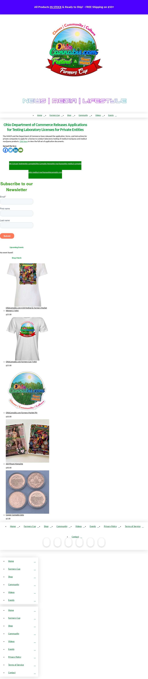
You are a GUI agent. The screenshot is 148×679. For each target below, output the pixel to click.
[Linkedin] (15, 150)
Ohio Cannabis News (43, 164)
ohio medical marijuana (37, 172)
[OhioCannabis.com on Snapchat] (101, 542)
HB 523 (12, 164)
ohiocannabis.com (54, 172)
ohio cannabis (29, 164)
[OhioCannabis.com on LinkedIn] (79, 542)
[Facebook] (5, 150)
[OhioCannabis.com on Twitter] (90, 542)
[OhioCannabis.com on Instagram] (68, 542)
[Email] (20, 150)
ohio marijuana (57, 164)
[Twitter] (10, 150)
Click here (23, 141)
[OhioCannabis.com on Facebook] (46, 542)
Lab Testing (19, 164)
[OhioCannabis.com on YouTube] (57, 542)
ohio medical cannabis (72, 164)
